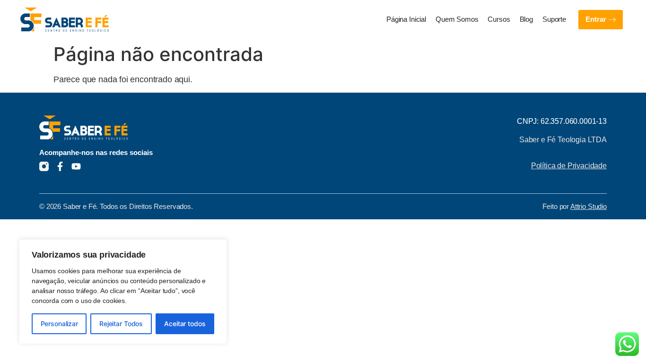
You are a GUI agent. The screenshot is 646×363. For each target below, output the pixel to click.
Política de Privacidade (569, 165)
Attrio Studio (588, 206)
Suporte (554, 19)
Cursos (499, 19)
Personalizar (59, 324)
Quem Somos (457, 19)
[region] (123, 291)
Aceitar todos (184, 324)
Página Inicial (406, 19)
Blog (526, 19)
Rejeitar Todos (121, 324)
